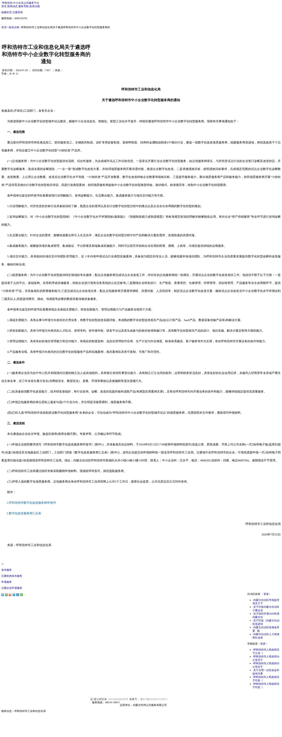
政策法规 (34, 6)
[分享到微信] (21, 594)
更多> (267, 594)
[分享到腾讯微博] (14, 594)
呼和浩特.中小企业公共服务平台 (20, 2)
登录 (20, 12)
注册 (15, 12)
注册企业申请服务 (11, 588)
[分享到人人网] (17, 594)
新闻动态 (12, 6)
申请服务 (6, 582)
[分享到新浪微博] (10, 594)
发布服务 (6, 570)
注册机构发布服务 (11, 576)
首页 (4, 6)
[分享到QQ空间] (6, 594)
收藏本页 (6, 12)
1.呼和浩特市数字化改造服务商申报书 (31, 502)
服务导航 (23, 6)
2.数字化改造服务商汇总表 (24, 513)
